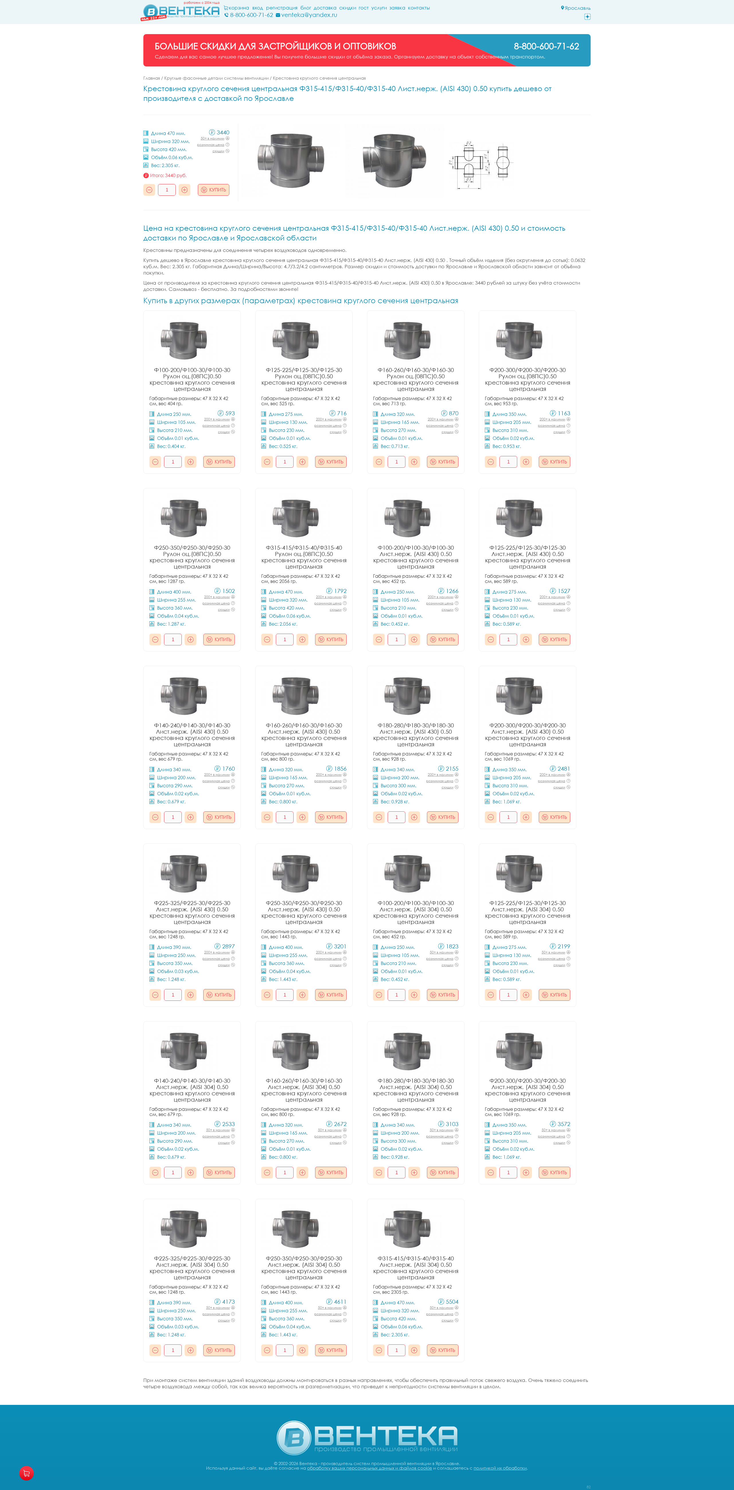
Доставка (325, 8)
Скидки (347, 8)
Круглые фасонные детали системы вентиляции (216, 78)
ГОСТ (364, 8)
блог (305, 8)
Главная (151, 78)
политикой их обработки (500, 1468)
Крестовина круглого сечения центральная (319, 78)
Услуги (379, 8)
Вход (257, 8)
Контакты (419, 8)
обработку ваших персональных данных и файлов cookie (369, 1468)
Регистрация (282, 8)
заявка (397, 8)
